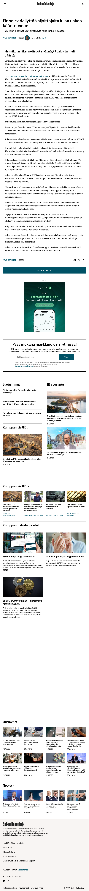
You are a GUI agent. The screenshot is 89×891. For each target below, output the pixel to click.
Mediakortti (8, 847)
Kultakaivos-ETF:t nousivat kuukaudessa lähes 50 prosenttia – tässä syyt (22, 460)
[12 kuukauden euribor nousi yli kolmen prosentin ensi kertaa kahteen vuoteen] (55, 758)
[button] (5, 4)
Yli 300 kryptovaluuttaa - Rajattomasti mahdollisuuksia (22, 602)
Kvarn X (61, 515)
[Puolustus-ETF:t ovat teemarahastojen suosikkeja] (55, 496)
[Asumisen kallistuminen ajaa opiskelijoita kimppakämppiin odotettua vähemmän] (55, 732)
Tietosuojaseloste (10, 887)
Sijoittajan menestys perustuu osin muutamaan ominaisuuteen (74, 807)
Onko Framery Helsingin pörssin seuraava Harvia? (22, 414)
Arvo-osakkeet (9, 38)
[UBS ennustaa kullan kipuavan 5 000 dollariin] (76, 496)
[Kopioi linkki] (84, 260)
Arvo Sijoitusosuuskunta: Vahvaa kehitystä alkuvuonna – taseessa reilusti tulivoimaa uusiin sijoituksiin (65, 418)
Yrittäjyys (40, 515)
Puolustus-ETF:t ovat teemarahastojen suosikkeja (53, 506)
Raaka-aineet (70, 515)
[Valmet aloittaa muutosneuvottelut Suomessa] (33, 732)
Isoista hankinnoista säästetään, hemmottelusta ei (31, 768)
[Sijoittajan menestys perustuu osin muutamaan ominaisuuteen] (76, 795)
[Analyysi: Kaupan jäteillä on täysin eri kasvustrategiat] (55, 795)
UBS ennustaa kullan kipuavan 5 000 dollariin (76, 506)
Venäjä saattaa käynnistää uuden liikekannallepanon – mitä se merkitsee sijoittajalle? (76, 769)
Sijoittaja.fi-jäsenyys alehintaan (19, 556)
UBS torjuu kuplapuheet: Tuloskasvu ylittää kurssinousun (11, 742)
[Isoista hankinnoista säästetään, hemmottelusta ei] (33, 758)
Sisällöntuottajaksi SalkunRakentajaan (19, 860)
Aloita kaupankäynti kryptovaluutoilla (65, 556)
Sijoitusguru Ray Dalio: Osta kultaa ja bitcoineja (19, 391)
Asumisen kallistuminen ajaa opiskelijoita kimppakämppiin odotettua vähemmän (54, 743)
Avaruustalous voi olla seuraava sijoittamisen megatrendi (32, 806)
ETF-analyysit (6, 513)
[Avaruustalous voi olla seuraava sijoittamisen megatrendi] (33, 795)
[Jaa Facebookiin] (74, 260)
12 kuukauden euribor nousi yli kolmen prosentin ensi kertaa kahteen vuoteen (53, 769)
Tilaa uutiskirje (9, 851)
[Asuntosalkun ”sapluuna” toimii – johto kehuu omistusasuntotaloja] (66, 438)
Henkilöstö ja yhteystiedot (14, 843)
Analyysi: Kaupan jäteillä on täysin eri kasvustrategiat (54, 806)
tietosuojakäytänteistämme (24, 366)
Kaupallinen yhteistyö (9, 515)
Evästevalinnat (37, 887)
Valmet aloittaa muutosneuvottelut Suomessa (31, 742)
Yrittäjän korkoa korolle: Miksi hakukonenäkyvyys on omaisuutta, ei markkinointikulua (33, 507)
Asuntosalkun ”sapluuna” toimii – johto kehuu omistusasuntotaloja (65, 453)
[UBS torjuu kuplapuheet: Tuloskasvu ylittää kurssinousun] (12, 732)
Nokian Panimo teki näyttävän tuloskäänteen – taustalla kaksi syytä (12, 768)
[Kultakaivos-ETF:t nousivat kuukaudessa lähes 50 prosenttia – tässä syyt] (22, 445)
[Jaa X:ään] (79, 260)
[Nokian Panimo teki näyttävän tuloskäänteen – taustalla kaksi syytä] (12, 758)
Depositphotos (24, 869)
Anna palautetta (9, 856)
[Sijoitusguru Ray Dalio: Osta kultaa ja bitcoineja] (12, 795)
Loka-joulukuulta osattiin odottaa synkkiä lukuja (26, 76)
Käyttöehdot (24, 887)
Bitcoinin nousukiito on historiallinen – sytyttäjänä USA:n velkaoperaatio (20, 402)
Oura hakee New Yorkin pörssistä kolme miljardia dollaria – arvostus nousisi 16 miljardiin (76, 743)
